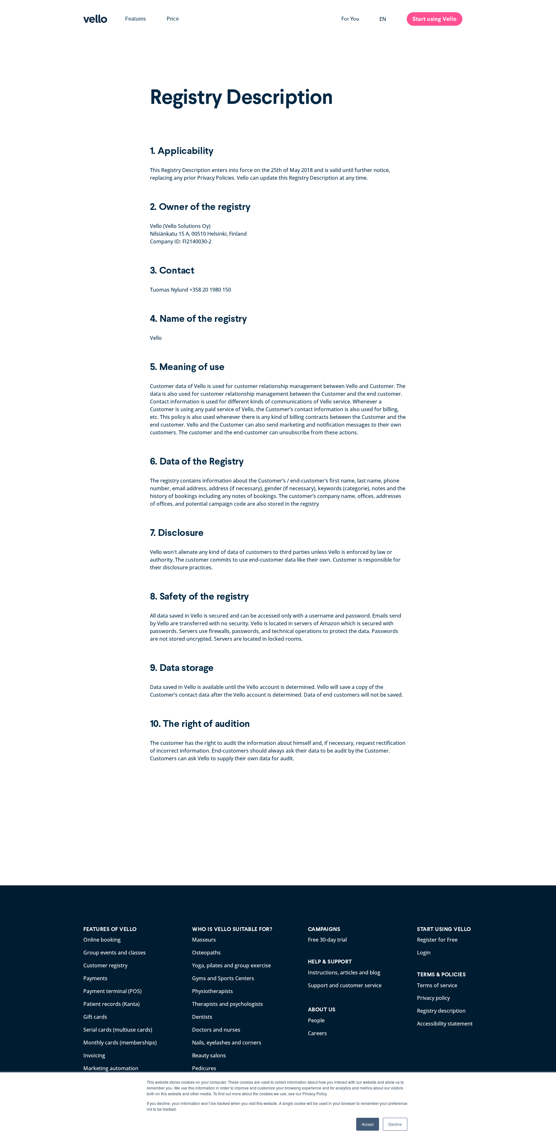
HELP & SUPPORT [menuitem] (330, 961)
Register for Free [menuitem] (437, 939)
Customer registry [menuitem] (105, 965)
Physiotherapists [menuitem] (212, 991)
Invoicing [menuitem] (94, 1055)
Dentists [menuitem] (202, 1016)
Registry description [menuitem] (441, 1010)
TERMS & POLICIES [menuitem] (441, 974)
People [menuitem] (316, 1020)
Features (135, 19)
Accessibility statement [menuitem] (445, 1023)
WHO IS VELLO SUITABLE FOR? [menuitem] (232, 929)
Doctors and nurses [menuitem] (216, 1029)
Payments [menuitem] (95, 978)
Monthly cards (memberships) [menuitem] (120, 1042)
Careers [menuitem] (317, 1033)
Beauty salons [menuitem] (209, 1055)
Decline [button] (395, 1124)
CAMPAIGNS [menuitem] (324, 929)
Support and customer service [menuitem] (345, 985)
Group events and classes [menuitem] (114, 952)
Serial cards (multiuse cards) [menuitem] (117, 1029)
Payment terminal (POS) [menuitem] (112, 991)
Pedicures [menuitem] (204, 1068)
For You (350, 18)
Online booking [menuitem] (102, 939)
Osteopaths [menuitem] (206, 952)
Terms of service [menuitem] (437, 985)
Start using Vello (434, 19)
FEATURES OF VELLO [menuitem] (110, 929)
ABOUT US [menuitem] (322, 1009)
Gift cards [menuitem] (95, 1016)
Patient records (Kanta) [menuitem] (111, 1004)
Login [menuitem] (424, 952)
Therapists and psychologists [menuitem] (227, 1004)
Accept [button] (368, 1124)
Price (173, 19)
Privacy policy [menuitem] (433, 997)
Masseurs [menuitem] (204, 939)
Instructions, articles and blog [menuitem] (344, 972)
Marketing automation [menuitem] (110, 1068)
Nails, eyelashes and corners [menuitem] (226, 1042)
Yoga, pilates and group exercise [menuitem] (231, 965)
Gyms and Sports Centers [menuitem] (223, 978)
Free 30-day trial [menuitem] (327, 939)
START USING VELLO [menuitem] (444, 929)
